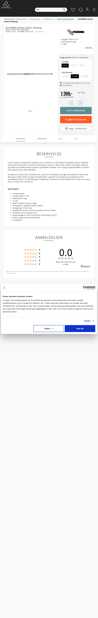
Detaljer (87, 321)
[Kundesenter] (80, 9)
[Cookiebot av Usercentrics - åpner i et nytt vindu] (84, 288)
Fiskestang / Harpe (65, 19)
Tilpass (47, 328)
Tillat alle (80, 328)
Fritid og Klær (35, 19)
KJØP (76, 110)
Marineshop (21, 19)
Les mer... (89, 47)
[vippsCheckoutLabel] (76, 119)
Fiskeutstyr (48, 19)
